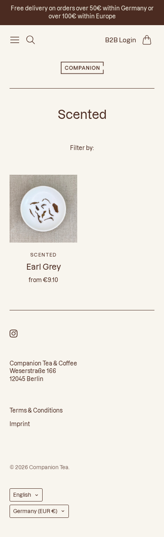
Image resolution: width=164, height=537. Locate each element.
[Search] (30, 39)
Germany (35, 511)
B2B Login (120, 39)
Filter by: (82, 148)
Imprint (20, 424)
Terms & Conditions (36, 410)
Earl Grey (43, 267)
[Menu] (14, 40)
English (22, 495)
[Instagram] (14, 335)
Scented (43, 254)
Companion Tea (48, 467)
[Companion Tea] (82, 67)
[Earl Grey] (43, 209)
